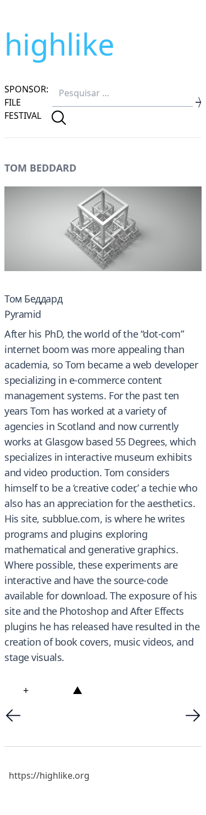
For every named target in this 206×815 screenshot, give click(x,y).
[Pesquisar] (59, 117)
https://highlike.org (49, 775)
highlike (59, 44)
